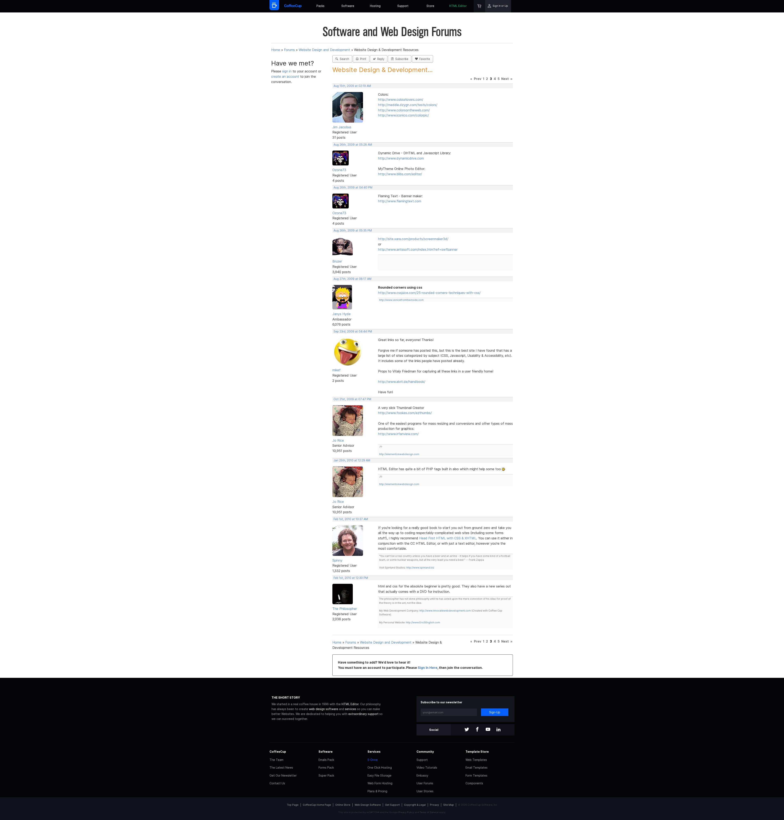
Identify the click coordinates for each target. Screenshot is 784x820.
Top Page (292, 804)
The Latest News (281, 767)
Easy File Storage (379, 775)
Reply (380, 59)
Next (505, 79)
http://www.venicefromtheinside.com (401, 299)
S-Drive (373, 759)
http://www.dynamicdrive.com (401, 158)
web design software (323, 709)
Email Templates (477, 767)
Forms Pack (326, 767)
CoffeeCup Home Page (317, 804)
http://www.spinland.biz (420, 567)
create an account (285, 76)
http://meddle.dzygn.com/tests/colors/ (407, 105)
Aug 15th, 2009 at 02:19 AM (352, 86)
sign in (287, 71)
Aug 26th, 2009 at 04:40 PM (353, 187)
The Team (276, 759)
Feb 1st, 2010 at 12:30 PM (351, 578)
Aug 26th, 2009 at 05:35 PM (353, 230)
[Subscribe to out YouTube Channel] (488, 729)
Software (347, 6)
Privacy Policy (406, 812)
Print (362, 59)
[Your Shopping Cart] (479, 6)
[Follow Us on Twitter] (466, 729)
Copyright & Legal (415, 804)
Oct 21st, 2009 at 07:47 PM (352, 399)
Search (343, 59)
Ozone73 (339, 170)
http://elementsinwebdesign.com (399, 454)
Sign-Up (494, 712)
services (350, 709)
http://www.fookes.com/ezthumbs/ (405, 413)
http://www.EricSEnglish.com (423, 622)
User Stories (424, 791)
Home (275, 50)
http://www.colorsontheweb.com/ (404, 110)
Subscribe (401, 59)
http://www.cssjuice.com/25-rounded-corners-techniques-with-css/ (429, 293)
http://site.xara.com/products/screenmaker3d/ (413, 239)
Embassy (422, 775)
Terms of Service (429, 812)
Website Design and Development (324, 50)
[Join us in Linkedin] (498, 729)
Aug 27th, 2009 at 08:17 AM (352, 278)
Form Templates (476, 775)
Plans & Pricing (377, 791)
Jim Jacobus (341, 127)
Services (374, 751)
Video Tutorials (426, 767)
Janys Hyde (341, 314)
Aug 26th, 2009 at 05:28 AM (353, 144)
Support (403, 6)
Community (425, 751)
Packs (320, 6)
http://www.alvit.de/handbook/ (401, 382)
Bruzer (337, 261)
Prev (477, 79)
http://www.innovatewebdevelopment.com (445, 610)
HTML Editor (458, 6)
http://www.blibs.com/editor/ (400, 174)
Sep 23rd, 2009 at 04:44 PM (353, 331)
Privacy (434, 804)
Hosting (375, 6)
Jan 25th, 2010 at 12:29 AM (352, 460)
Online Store (342, 804)
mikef (336, 370)
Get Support (392, 804)
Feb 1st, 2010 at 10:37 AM (351, 519)
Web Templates (476, 759)
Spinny (337, 560)
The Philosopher (344, 609)
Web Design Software (368, 804)
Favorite (424, 59)
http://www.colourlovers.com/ (400, 100)
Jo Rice (338, 440)
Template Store (477, 751)
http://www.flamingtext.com (399, 201)
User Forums (424, 783)
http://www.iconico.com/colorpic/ (403, 115)
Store (430, 6)
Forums (289, 50)
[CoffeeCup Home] (293, 6)
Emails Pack (326, 759)
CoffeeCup (278, 751)
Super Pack (326, 775)
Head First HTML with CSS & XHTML (447, 538)
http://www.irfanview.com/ (398, 434)
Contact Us (277, 783)
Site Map (448, 804)
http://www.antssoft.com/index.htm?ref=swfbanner (418, 249)
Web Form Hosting (380, 783)
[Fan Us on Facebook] (477, 729)
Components (474, 783)
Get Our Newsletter (283, 775)
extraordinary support (363, 714)
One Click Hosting (380, 767)
